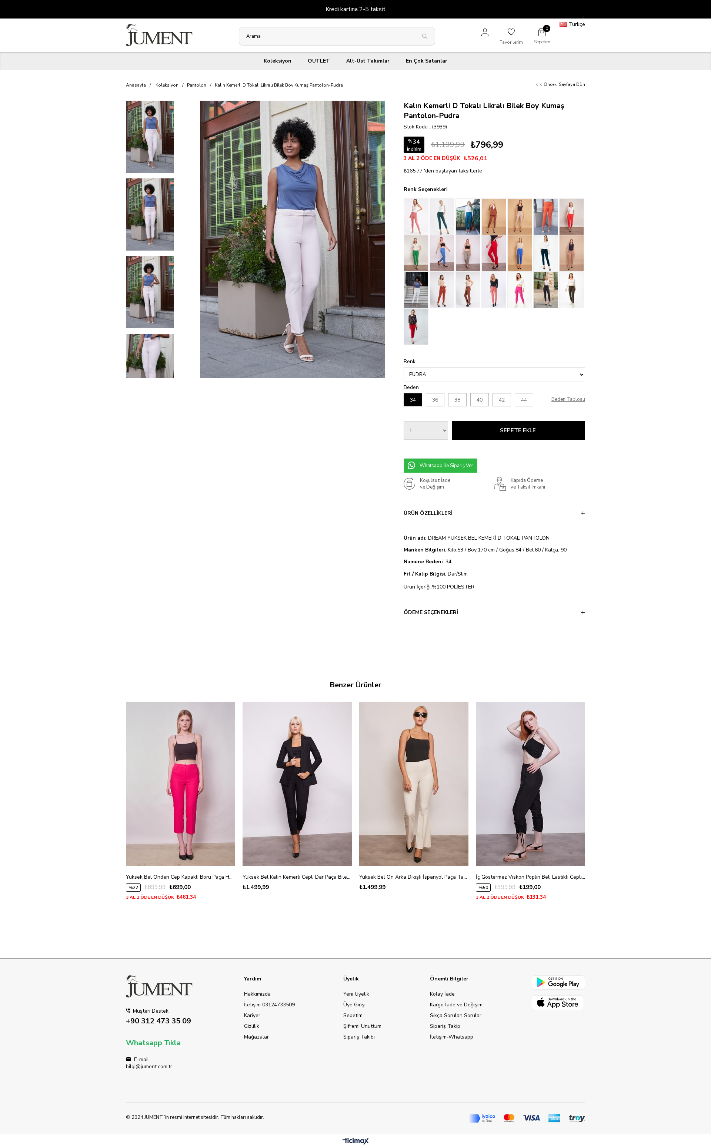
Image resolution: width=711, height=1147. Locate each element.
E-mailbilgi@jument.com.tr (149, 1063)
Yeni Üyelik (356, 993)
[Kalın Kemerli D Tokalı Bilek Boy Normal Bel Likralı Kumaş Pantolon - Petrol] (468, 216)
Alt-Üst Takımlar (368, 60)
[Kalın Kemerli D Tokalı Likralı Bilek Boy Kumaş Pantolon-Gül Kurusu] (417, 216)
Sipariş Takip (445, 1026)
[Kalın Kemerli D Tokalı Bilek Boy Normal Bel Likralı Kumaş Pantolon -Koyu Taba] (494, 216)
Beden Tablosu (568, 399)
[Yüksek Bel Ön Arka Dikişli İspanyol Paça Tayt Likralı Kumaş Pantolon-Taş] (413, 784)
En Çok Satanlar (426, 60)
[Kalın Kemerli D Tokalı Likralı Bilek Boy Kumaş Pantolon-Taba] (468, 290)
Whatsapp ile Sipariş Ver (446, 465)
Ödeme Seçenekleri (431, 612)
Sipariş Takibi (359, 1036)
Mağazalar (256, 1036)
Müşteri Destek (158, 1016)
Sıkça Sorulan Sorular (455, 1015)
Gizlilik (251, 1026)
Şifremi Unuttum (362, 1026)
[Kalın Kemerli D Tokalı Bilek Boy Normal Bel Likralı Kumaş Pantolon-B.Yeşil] (417, 253)
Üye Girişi (354, 1004)
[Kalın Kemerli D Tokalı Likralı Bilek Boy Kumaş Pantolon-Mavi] (442, 253)
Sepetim (353, 1015)
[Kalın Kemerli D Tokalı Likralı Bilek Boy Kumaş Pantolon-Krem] (417, 290)
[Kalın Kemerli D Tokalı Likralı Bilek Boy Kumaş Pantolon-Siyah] (546, 290)
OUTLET (319, 60)
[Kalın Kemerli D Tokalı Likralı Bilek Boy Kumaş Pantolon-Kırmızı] (494, 253)
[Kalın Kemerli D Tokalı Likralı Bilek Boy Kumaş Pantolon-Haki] (572, 290)
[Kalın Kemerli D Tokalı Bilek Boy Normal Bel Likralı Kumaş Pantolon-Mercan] (572, 216)
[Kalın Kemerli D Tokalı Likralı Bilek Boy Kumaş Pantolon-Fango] (468, 253)
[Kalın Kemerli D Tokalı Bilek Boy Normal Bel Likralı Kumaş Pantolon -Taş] (520, 216)
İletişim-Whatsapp (451, 1036)
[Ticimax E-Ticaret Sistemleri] (356, 1142)
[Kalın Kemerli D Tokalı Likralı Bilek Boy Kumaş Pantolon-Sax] (520, 253)
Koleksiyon (277, 60)
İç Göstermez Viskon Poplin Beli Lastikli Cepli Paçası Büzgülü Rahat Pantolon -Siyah (530, 877)
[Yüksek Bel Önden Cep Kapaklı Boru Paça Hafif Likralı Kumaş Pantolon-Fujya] (180, 784)
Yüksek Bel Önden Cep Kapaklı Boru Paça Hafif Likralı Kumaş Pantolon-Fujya (180, 877)
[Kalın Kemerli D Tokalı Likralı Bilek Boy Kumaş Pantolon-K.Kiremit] (442, 290)
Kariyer (252, 1015)
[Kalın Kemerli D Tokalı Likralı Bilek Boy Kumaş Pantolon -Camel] (572, 253)
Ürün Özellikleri (428, 513)
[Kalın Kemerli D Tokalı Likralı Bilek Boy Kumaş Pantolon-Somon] (494, 290)
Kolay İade (442, 993)
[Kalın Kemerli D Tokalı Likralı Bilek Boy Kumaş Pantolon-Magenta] (520, 290)
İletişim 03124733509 (269, 1004)
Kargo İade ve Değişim (456, 1004)
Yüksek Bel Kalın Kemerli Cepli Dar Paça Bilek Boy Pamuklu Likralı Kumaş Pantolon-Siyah (297, 877)
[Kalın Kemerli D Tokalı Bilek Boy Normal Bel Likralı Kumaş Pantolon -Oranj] (546, 216)
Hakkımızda (257, 993)
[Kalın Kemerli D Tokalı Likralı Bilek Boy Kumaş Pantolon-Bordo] (417, 326)
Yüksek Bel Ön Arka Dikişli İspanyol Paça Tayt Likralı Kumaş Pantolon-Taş (413, 877)
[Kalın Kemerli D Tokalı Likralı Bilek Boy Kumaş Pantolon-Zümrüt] (546, 253)
